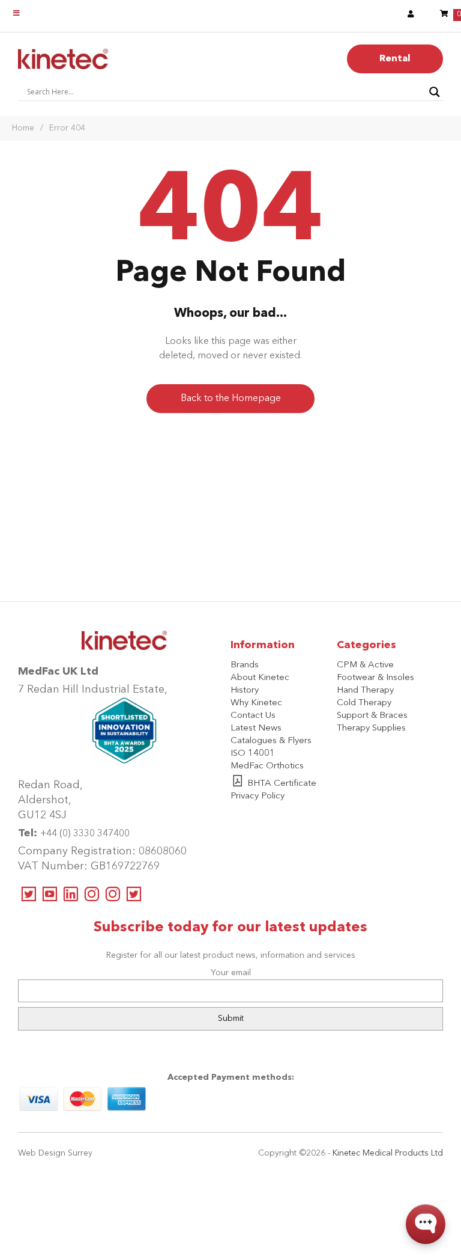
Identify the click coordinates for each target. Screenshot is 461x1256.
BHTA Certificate (281, 783)
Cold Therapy (364, 703)
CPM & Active (365, 665)
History (244, 690)
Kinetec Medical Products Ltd (388, 1153)
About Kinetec (259, 677)
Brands (244, 665)
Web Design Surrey (55, 1153)
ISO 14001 (252, 753)
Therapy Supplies (371, 728)
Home (23, 128)
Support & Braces (372, 715)
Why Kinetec (256, 703)
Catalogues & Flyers (271, 741)
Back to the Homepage (231, 398)
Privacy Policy (257, 796)
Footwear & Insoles (375, 677)
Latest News (256, 728)
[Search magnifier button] (434, 92)
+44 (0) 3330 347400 (85, 834)
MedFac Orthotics (267, 766)
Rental (395, 59)
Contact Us (253, 715)
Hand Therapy (365, 690)
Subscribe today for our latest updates (230, 928)
